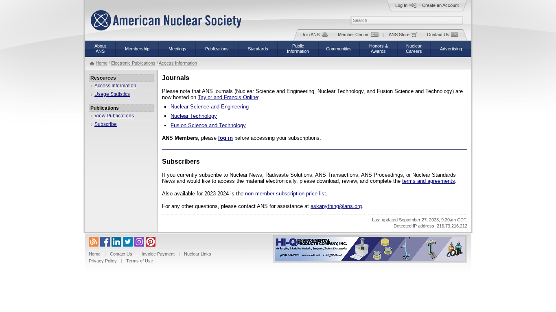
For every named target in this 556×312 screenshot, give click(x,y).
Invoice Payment (158, 253)
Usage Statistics (112, 94)
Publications (217, 48)
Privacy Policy (103, 260)
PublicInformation (298, 48)
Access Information (178, 63)
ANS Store (399, 34)
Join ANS (311, 34)
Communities (339, 48)
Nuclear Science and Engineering (210, 107)
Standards (258, 48)
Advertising (451, 48)
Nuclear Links (197, 253)
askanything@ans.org (336, 206)
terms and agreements (428, 181)
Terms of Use (139, 260)
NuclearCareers (414, 48)
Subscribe (105, 124)
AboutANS (100, 48)
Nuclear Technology (194, 116)
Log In (401, 5)
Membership (137, 48)
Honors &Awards (378, 48)
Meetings (177, 48)
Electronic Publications (133, 63)
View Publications (114, 116)
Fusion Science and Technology (208, 125)
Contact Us (438, 34)
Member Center (353, 34)
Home (101, 63)
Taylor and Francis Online (228, 97)
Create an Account (440, 5)
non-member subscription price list (285, 194)
